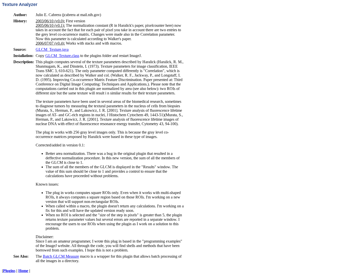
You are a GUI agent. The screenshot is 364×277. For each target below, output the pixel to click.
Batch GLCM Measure (61, 256)
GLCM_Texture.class (62, 56)
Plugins (9, 271)
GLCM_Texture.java (52, 49)
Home (23, 271)
